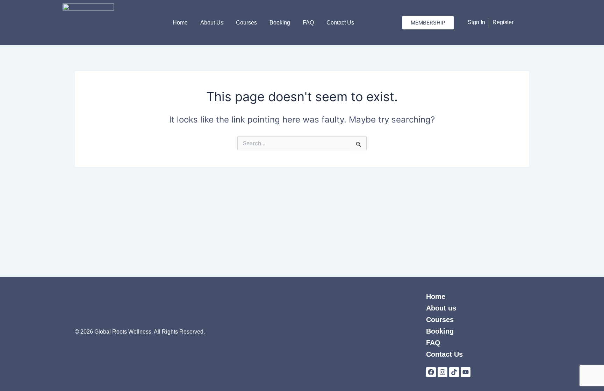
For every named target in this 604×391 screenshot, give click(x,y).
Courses (246, 23)
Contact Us (340, 23)
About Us (211, 23)
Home (180, 23)
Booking (279, 23)
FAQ (308, 23)
